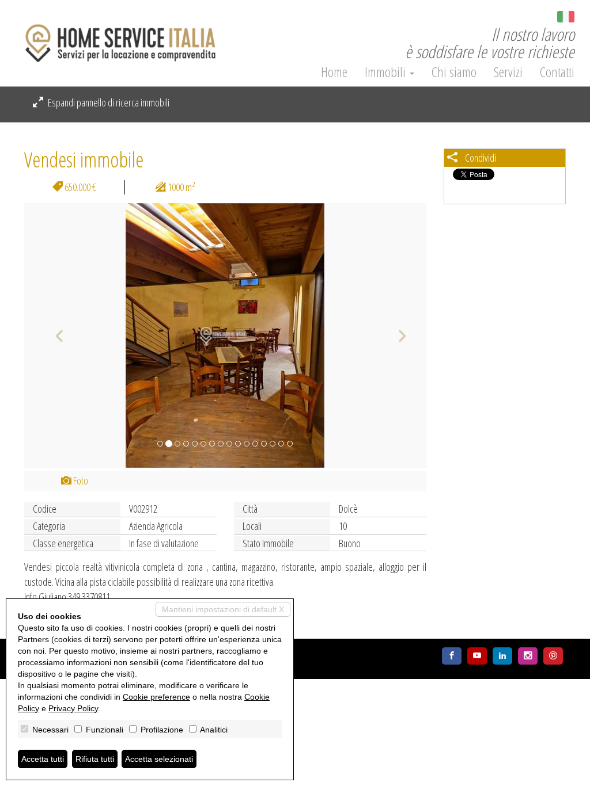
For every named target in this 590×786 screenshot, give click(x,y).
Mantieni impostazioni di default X (223, 609)
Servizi (508, 72)
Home (334, 72)
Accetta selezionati (159, 759)
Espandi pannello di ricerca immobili (107, 102)
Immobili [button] (387, 72)
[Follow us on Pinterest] (553, 656)
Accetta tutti (42, 759)
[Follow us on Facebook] (452, 656)
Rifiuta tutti (94, 759)
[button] (54, 335)
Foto (79, 480)
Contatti (557, 72)
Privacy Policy (73, 708)
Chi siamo (454, 72)
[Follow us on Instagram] (528, 656)
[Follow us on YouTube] (477, 656)
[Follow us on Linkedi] (502, 656)
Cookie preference (156, 696)
